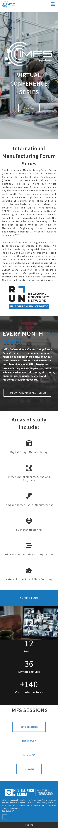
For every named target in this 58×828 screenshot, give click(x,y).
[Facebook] (4, 816)
